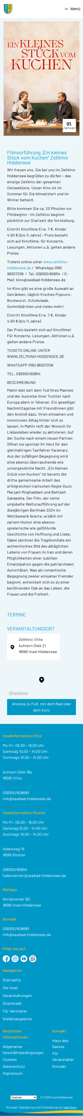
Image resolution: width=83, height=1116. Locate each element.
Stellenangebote (17, 1018)
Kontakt (59, 1066)
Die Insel (10, 987)
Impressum (13, 1073)
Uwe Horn (70, 1107)
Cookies (10, 1059)
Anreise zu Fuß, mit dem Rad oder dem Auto (41, 706)
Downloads (12, 1003)
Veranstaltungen (17, 995)
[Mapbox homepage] (18, 693)
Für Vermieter (15, 1010)
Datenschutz (14, 1066)
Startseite (12, 979)
